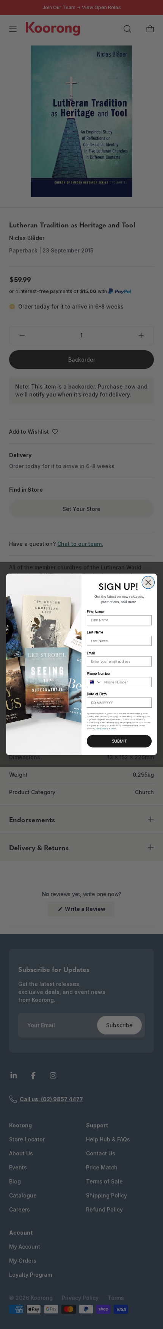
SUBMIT (119, 741)
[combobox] (94, 682)
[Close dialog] (148, 582)
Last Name (95, 632)
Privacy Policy (102, 729)
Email (91, 653)
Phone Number (98, 674)
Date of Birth (97, 694)
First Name (95, 612)
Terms (113, 729)
